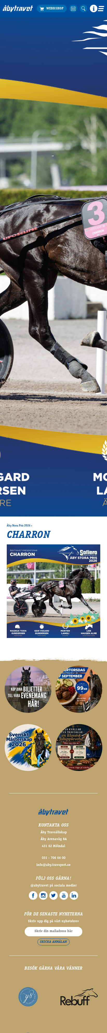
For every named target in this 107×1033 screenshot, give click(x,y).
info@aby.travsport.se (53, 865)
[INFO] (93, 8)
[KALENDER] (73, 8)
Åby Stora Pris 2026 (18, 525)
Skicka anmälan (53, 942)
